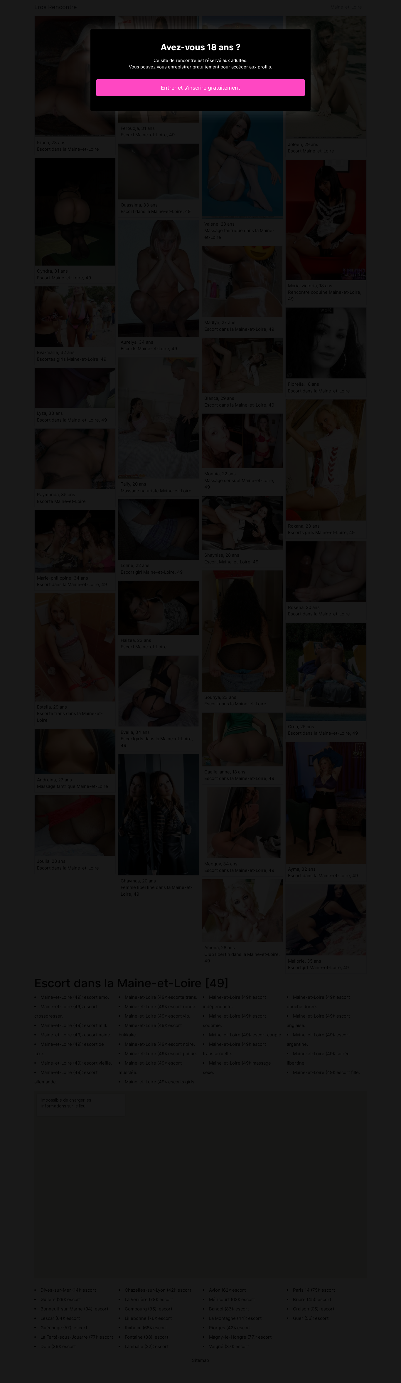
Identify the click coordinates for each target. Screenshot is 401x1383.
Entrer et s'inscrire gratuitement (200, 88)
